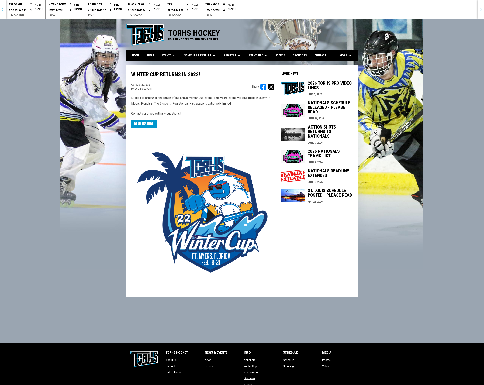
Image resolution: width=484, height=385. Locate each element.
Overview (249, 378)
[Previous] (3, 9)
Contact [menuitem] (320, 55)
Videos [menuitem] (280, 55)
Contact (170, 366)
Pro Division (251, 372)
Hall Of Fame (173, 372)
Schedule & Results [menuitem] (200, 55)
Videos (326, 366)
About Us (171, 360)
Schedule (288, 360)
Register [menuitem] (232, 55)
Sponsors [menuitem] (300, 55)
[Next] (481, 9)
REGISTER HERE (144, 123)
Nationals (249, 360)
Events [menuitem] (169, 55)
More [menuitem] (346, 55)
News (208, 360)
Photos (326, 360)
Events (209, 366)
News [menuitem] (150, 55)
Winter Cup (250, 366)
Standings (289, 366)
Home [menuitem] (136, 55)
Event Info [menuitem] (258, 55)
